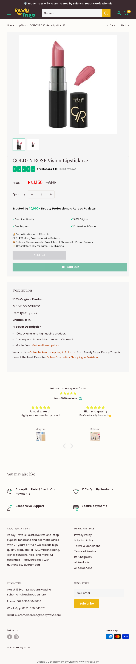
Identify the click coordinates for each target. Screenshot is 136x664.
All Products (82, 562)
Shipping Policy (84, 540)
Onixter (72, 661)
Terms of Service (85, 551)
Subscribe (87, 603)
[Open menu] (9, 13)
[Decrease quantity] (32, 194)
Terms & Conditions (87, 546)
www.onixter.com (89, 661)
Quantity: (19, 194)
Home (10, 25)
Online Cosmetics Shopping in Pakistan (72, 357)
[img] (68, 393)
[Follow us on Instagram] (16, 636)
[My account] (119, 13)
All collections (83, 568)
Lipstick (54, 345)
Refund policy (83, 557)
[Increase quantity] (50, 194)
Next (123, 25)
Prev (112, 25)
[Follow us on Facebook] (9, 636)
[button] (65, 445)
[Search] (106, 13)
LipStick (22, 25)
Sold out (39, 255)
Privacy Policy (83, 535)
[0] (126, 13)
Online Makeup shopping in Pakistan (52, 352)
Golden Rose (40, 345)
